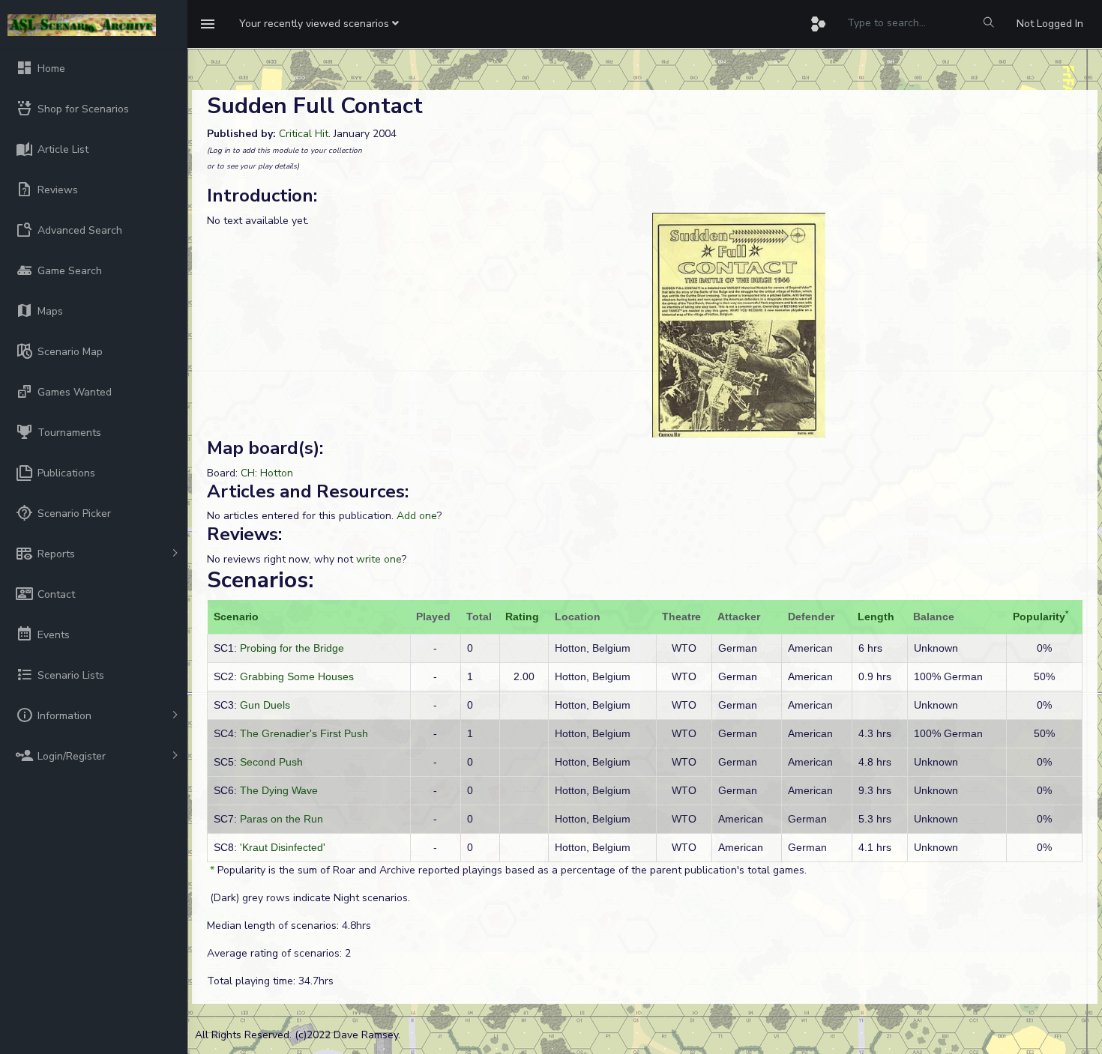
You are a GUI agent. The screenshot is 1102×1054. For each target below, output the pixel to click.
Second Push (271, 762)
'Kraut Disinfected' (282, 847)
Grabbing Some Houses (297, 676)
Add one (417, 516)
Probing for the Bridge (292, 648)
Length (876, 617)
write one (379, 559)
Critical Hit (303, 134)
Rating (522, 617)
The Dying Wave (279, 790)
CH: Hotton (267, 473)
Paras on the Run (281, 819)
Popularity (1039, 617)
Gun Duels (265, 705)
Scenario (236, 617)
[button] (319, 24)
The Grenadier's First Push (304, 733)
